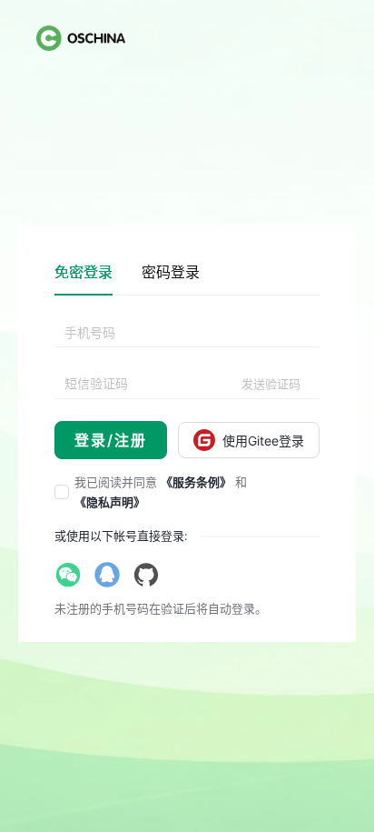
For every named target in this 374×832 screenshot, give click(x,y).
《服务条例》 (196, 482)
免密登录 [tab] (83, 272)
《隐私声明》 (109, 502)
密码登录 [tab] (171, 272)
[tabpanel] (187, 389)
